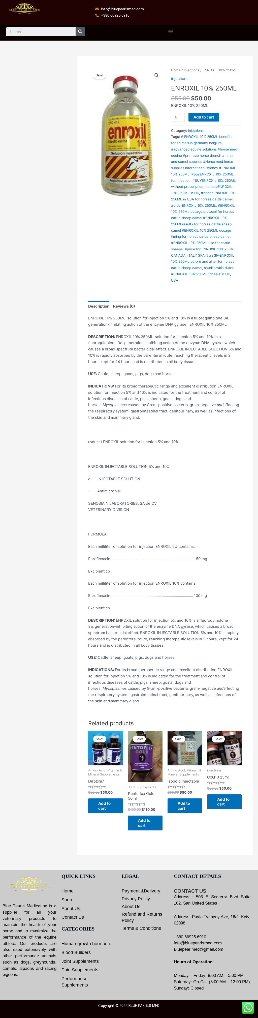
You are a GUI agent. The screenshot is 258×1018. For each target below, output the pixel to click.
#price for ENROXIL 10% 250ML (210, 249)
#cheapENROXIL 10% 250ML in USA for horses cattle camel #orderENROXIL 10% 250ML (203, 199)
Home (176, 70)
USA (174, 280)
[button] (171, 31)
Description (98, 306)
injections (191, 70)
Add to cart (204, 117)
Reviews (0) (124, 306)
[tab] (98, 306)
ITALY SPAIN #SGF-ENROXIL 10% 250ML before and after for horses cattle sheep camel (202, 261)
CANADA (178, 255)
